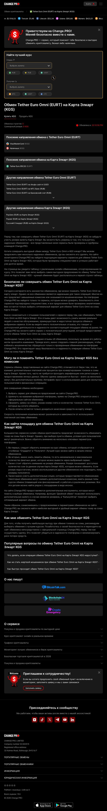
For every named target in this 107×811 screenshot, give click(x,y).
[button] (10, 116)
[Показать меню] (101, 4)
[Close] (99, 29)
